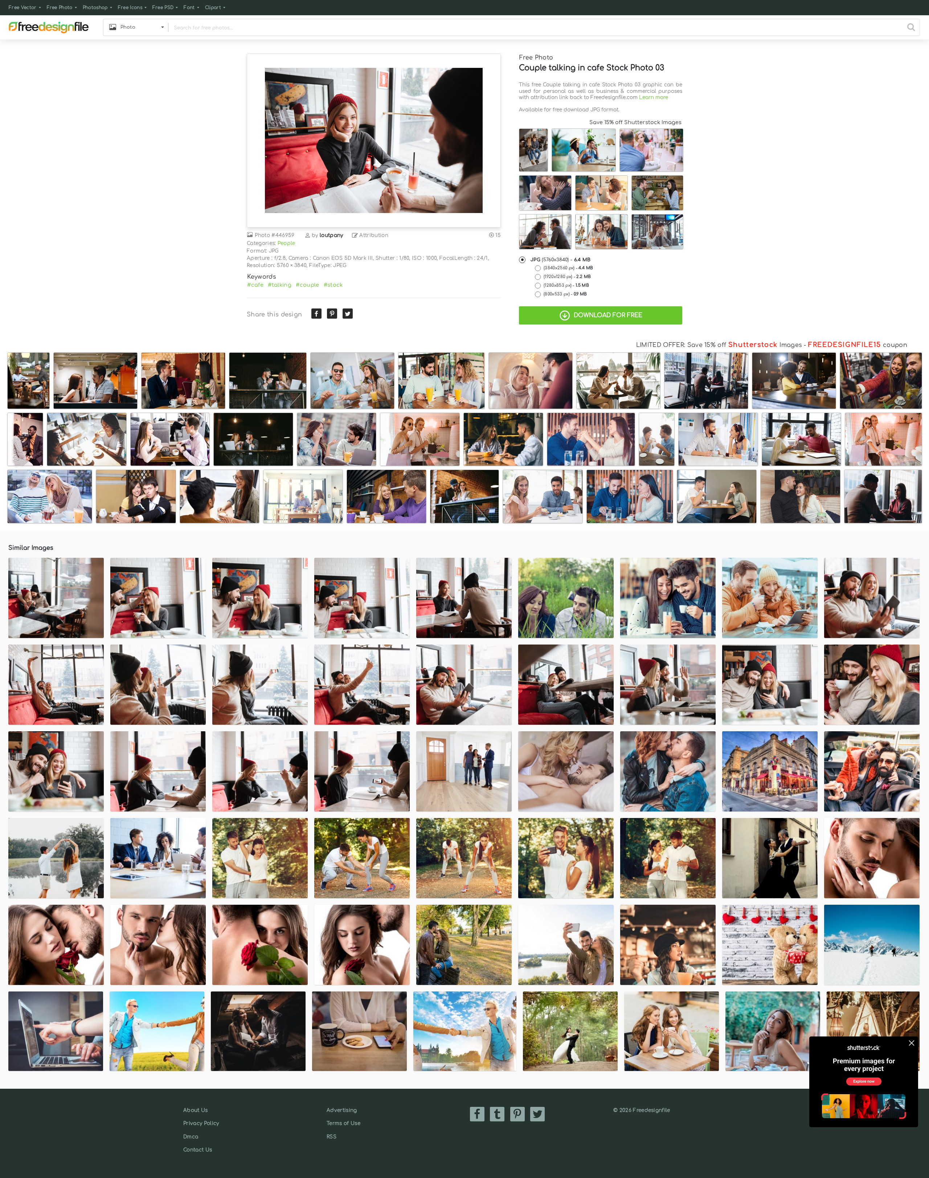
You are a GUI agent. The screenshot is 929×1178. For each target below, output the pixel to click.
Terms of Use (343, 1123)
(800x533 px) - (565, 294)
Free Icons (130, 7)
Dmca (190, 1137)
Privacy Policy (201, 1123)
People (286, 243)
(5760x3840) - (561, 259)
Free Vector (23, 7)
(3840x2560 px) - (568, 268)
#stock (333, 285)
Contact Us (197, 1150)
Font (189, 7)
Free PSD (163, 7)
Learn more (653, 97)
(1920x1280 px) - (567, 276)
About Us (195, 1110)
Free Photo (60, 7)
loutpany (331, 235)
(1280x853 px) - (566, 285)
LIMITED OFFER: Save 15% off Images (719, 345)
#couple (307, 285)
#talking (279, 285)
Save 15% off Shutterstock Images (635, 122)
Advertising (342, 1110)
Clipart (213, 7)
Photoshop (95, 7)
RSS (331, 1137)
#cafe (255, 285)
